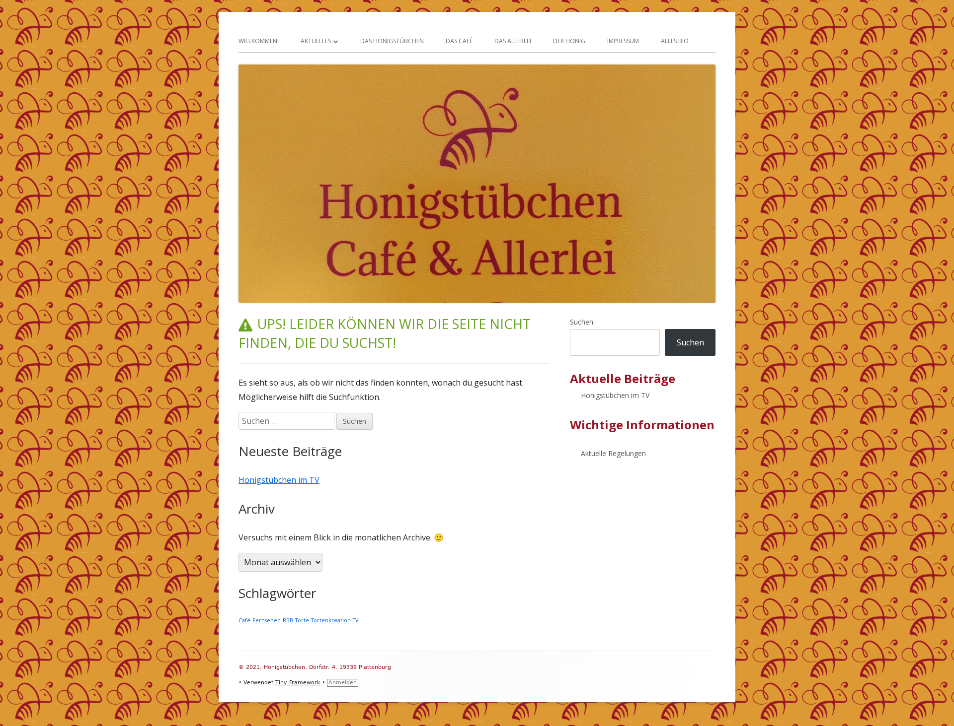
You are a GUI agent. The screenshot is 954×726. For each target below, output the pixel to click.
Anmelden (342, 682)
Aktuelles (316, 41)
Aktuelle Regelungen (613, 453)
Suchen (581, 322)
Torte (302, 620)
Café (244, 620)
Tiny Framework (297, 682)
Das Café (459, 41)
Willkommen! (258, 41)
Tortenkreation (331, 620)
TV (355, 620)
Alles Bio (675, 41)
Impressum (623, 41)
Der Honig (569, 41)
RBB (288, 620)
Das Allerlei (512, 41)
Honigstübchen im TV (278, 479)
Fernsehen (266, 620)
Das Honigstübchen (392, 41)
